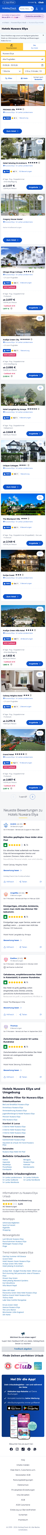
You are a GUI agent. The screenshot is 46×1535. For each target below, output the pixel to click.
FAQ (23, 1460)
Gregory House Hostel (12, 219)
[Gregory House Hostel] (23, 205)
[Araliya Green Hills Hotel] (23, 616)
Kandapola (7, 1169)
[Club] (16, 17)
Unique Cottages (10, 466)
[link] (36, 8)
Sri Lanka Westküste (11, 1182)
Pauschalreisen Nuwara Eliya (14, 1241)
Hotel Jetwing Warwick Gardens (15, 1280)
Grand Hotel (8, 754)
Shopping (6, 1230)
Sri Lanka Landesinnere (12, 1177)
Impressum (23, 1520)
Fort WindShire (9, 1283)
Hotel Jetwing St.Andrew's (15, 163)
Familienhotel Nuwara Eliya (14, 1140)
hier (9, 41)
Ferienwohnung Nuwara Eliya (15, 1111)
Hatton (5, 1159)
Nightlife (6, 1227)
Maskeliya (7, 1164)
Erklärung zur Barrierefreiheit (23, 1510)
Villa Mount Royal (10, 1285)
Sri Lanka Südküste (10, 1180)
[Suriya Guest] (23, 561)
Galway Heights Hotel (12, 696)
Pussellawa (7, 1167)
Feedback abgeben (23, 1348)
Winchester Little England (13, 1312)
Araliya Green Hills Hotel (14, 630)
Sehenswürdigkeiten (11, 1223)
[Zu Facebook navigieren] (11, 1449)
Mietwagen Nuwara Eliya (13, 1244)
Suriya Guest (8, 575)
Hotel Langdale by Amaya (14, 409)
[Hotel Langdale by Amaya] (23, 395)
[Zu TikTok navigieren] (23, 1449)
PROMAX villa (9, 110)
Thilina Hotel (8, 1297)
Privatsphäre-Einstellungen (23, 1490)
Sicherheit (23, 1515)
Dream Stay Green (10, 1278)
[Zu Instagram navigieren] (17, 1449)
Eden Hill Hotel (9, 1290)
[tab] (11, 46)
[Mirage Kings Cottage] (23, 257)
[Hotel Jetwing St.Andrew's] (23, 148)
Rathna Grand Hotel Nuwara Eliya (16, 1295)
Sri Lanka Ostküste (31, 1177)
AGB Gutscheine (23, 1505)
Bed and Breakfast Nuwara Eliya (16, 1104)
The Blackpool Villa (11, 519)
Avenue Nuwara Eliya (11, 1307)
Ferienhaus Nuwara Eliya (13, 1107)
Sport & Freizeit (9, 1225)
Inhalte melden (23, 1465)
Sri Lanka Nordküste (31, 1180)
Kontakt (31, 2)
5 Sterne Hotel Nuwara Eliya (14, 1127)
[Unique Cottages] (23, 451)
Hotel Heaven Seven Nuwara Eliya (16, 1261)
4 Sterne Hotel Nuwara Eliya (14, 1130)
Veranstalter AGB (23, 1475)
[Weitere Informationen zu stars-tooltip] (23, 109)
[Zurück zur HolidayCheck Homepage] (9, 8)
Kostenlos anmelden (33, 16)
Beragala (27, 1159)
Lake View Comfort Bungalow (14, 1300)
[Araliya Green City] (23, 325)
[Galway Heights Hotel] (23, 681)
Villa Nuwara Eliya (10, 1120)
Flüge (5, 1246)
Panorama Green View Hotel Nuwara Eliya (20, 1293)
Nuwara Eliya (28, 1162)
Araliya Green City (11, 340)
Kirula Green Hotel (10, 1305)
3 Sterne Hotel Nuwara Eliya (14, 1133)
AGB (23, 1500)
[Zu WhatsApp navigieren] (35, 1449)
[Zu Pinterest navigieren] (29, 1449)
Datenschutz (23, 1485)
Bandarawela (28, 1167)
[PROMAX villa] (23, 95)
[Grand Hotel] (23, 740)
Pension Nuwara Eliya (11, 1117)
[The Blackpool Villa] (23, 504)
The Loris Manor (9, 1310)
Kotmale (26, 1164)
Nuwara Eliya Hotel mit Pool (14, 1152)
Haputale (6, 1162)
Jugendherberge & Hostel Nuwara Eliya (19, 1114)
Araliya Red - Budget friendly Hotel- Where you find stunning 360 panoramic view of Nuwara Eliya (22, 1273)
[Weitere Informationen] (11, 308)
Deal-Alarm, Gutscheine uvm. (23, 1470)
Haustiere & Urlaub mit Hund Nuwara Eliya (18, 1144)
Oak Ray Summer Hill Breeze (14, 1256)
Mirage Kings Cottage (12, 272)
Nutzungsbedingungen (23, 1480)
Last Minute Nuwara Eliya (13, 1239)
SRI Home (6, 1314)
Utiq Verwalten (23, 1495)
